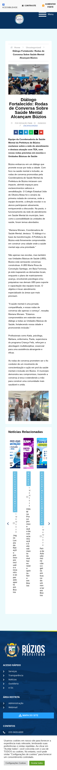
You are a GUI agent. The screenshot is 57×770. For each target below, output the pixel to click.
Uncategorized (30, 126)
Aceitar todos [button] (37, 763)
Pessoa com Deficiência (15, 491)
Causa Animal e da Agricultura (42, 498)
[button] (16, 132)
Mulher (28, 478)
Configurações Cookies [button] (16, 763)
